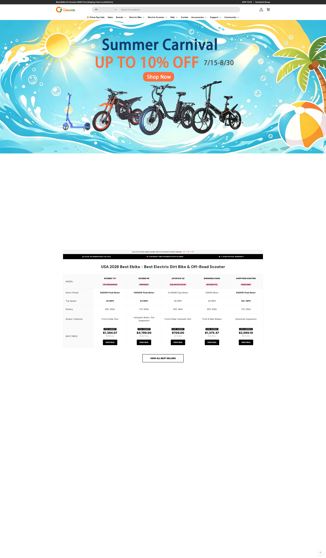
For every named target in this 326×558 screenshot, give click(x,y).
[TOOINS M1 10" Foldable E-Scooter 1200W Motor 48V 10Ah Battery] (244, 417)
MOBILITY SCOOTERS (207, 230)
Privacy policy (9, 545)
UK (184, 252)
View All (78, 471)
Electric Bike (135, 17)
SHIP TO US (247, 2)
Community (230, 17)
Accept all (10, 552)
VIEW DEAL (110, 342)
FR (192, 252)
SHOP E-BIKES (116, 230)
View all (163, 385)
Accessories (197, 17)
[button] (268, 9)
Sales (110, 17)
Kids (173, 17)
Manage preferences (58, 552)
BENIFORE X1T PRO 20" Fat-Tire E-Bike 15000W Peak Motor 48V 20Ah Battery (75, 544)
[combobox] (166, 9)
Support (214, 17)
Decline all (24, 552)
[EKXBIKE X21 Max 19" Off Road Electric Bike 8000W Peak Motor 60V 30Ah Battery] (250, 519)
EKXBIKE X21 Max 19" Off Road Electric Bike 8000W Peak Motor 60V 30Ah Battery (249, 546)
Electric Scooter (156, 17)
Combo (184, 17)
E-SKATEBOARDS (178, 230)
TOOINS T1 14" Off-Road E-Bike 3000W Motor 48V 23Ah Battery (185, 449)
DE (188, 252)
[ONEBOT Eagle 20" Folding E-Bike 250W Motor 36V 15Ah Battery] (131, 417)
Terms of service (23, 545)
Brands (119, 17)
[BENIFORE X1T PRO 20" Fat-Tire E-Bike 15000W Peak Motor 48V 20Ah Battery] (76, 519)
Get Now (58, 156)
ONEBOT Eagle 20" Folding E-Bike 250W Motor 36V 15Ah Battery (130, 449)
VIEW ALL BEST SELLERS (163, 358)
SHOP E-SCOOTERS (145, 230)
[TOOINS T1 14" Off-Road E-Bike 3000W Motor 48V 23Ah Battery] (187, 417)
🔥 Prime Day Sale (96, 17)
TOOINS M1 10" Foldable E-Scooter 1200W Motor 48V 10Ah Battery (244, 449)
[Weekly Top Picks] (78, 418)
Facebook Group (262, 2)
